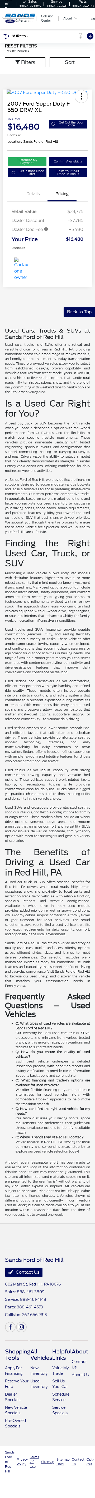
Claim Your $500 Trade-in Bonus (68, 172)
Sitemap (47, 1462)
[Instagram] (21, 1327)
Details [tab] (33, 193)
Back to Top (79, 311)
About (80, 1351)
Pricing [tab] (62, 193)
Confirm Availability (68, 161)
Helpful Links (62, 1354)
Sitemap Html (63, 1461)
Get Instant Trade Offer (31, 172)
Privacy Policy (22, 1461)
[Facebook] (10, 1327)
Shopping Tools (17, 1354)
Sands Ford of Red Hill (10, 1461)
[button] (81, 96)
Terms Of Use (34, 1462)
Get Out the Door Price (71, 124)
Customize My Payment (27, 161)
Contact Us (27, 1272)
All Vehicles (41, 1354)
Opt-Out (90, 1461)
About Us (80, 1375)
